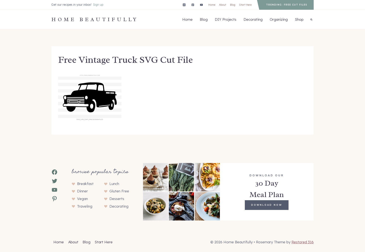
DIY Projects (225, 19)
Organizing (279, 19)
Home (211, 4)
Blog (232, 4)
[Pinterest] (193, 5)
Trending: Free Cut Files (286, 4)
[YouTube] (201, 5)
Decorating (253, 19)
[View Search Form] (311, 19)
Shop (299, 19)
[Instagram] (184, 5)
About (222, 4)
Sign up (98, 5)
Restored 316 (302, 242)
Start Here (245, 4)
